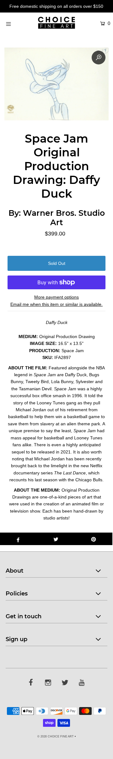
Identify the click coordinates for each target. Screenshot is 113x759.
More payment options (56, 297)
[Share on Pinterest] (93, 539)
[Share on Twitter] (56, 539)
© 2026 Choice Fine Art (55, 736)
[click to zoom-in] (98, 57)
